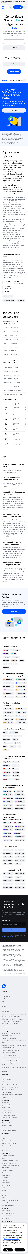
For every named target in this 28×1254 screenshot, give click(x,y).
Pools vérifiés (6, 1150)
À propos (4, 994)
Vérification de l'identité (9, 1084)
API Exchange (6, 1198)
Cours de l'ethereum (8, 1213)
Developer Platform (8, 1155)
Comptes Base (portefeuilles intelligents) (11, 1166)
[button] (25, 7)
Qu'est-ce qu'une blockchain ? (11, 1060)
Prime (3, 1136)
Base (3, 1158)
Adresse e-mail (6, 920)
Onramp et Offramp (8, 1170)
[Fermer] (24, 1226)
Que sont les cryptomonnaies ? (11, 1058)
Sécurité (4, 1006)
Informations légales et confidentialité (14, 1014)
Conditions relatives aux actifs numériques (11, 1027)
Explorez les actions (8, 1036)
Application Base (7, 1105)
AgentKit (4, 1190)
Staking (4, 1138)
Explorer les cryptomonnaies (11, 1033)
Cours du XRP (6, 1218)
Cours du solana (7, 1216)
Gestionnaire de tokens (9, 1130)
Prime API (5, 1203)
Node (3, 1188)
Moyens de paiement (8, 1089)
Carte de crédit (6, 1112)
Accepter (19, 1250)
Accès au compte (7, 1092)
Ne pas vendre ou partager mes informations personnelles (11, 1022)
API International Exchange (10, 1200)
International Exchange (9, 1143)
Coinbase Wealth (7, 1110)
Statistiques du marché (9, 1038)
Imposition (5, 1071)
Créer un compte (7, 1082)
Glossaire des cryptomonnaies (11, 1050)
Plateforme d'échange (8, 1141)
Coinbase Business (7, 1125)
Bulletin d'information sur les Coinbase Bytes (14, 1041)
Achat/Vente (5, 1102)
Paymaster (5, 1177)
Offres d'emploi (6, 996)
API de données (6, 1182)
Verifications (6, 1185)
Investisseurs (6, 1009)
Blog (3, 1001)
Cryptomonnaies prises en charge (12, 1094)
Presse (4, 1004)
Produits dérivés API (8, 1205)
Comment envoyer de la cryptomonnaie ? (14, 1068)
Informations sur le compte (10, 1087)
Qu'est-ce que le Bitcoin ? (9, 1055)
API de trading (6, 1175)
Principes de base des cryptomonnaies (14, 1045)
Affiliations (5, 999)
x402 (3, 1172)
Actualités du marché (8, 1053)
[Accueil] (3, 7)
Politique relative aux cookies (11, 1016)
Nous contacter (6, 1079)
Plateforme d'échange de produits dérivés (12, 1147)
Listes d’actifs (6, 1123)
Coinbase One (6, 1107)
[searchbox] (14, 64)
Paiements (5, 1128)
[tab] (4, 80)
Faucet (4, 1195)
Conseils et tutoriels (8, 1047)
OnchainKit (5, 1180)
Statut (4, 1097)
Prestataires (5, 1011)
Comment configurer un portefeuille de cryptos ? (14, 1063)
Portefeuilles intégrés (9, 1163)
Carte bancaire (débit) (8, 1115)
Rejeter (8, 1250)
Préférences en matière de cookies (12, 1019)
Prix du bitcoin (6, 1211)
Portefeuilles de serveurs (10, 1160)
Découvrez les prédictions (10, 1117)
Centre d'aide (6, 1077)
